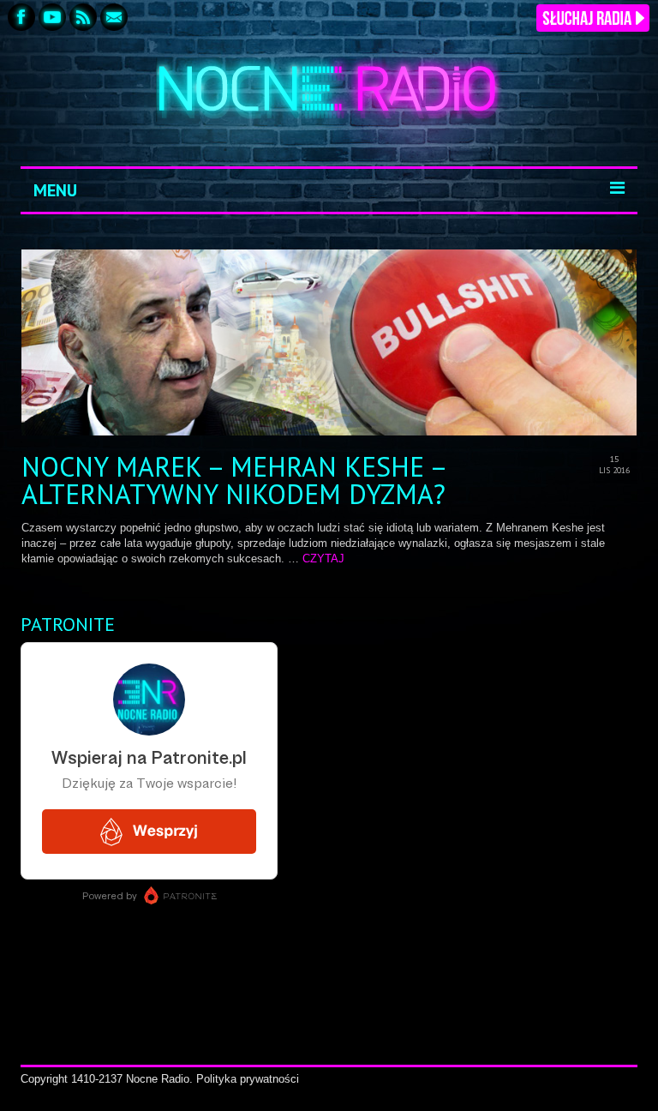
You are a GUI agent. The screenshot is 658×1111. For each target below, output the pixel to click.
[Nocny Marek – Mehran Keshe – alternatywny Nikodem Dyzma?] (329, 342)
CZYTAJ (323, 558)
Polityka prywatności (247, 1078)
